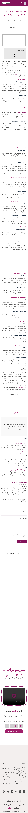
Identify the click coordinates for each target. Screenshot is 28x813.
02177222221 (22, 387)
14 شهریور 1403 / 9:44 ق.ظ (20, 482)
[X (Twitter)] (24, 791)
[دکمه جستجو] (3, 763)
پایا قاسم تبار (24, 451)
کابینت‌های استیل (22, 112)
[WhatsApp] (4, 791)
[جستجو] (21, 3)
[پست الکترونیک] (16, 791)
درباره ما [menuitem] (20, 801)
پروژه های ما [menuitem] (10, 801)
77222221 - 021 (6, 3)
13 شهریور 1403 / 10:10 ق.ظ (20, 443)
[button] (5, 50)
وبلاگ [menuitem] (10, 808)
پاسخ (12, 443)
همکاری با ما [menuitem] (9, 805)
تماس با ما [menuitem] (20, 805)
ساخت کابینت (17, 74)
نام (26, 504)
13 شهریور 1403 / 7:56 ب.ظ (20, 470)
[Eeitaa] (7, 726)
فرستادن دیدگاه (22, 541)
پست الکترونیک (23, 511)
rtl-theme (5, 811)
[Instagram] (20, 791)
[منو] (25, 3)
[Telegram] (21, 726)
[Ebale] (12, 726)
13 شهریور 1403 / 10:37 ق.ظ (20, 453)
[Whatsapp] (16, 726)
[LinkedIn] (12, 791)
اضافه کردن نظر (23, 518)
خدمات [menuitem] (17, 808)
